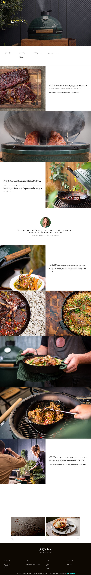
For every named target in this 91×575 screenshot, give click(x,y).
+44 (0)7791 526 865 (30, 562)
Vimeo (47, 565)
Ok (68, 573)
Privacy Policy (69, 562)
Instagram (48, 562)
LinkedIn (47, 568)
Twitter (47, 564)
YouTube (47, 566)
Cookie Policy (69, 564)
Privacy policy (72, 573)
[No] (89, 573)
